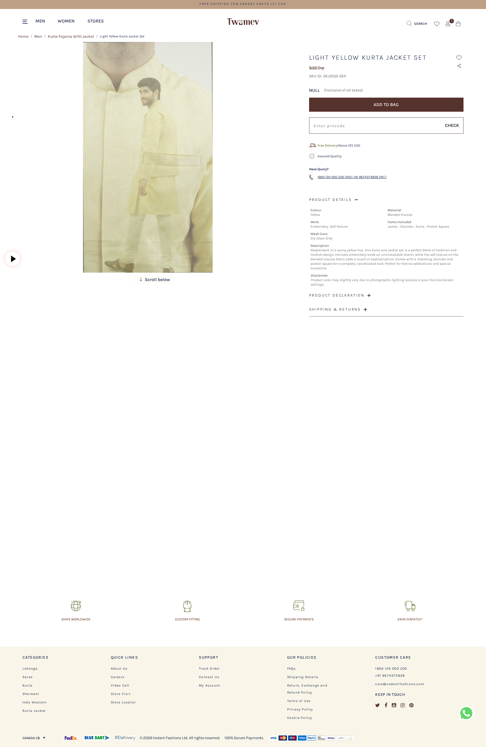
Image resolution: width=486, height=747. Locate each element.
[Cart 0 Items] (458, 25)
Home (23, 36)
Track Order (209, 668)
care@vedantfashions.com (399, 684)
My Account (209, 685)
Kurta (27, 685)
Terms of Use (298, 701)
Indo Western (34, 702)
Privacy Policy (300, 709)
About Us (119, 668)
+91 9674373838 (390, 676)
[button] (43, 21)
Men (38, 36)
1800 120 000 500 (391, 668)
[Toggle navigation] (26, 22)
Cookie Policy (299, 718)
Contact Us (209, 677)
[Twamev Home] (243, 22)
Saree (27, 677)
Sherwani (31, 694)
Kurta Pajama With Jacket (71, 36)
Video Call (120, 685)
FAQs (291, 668)
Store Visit (121, 694)
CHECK (452, 125)
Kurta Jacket (34, 711)
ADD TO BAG (386, 104)
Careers (117, 677)
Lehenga (30, 668)
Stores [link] (95, 21)
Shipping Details (302, 677)
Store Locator (123, 702)
